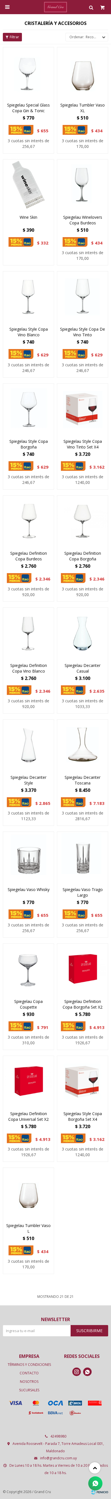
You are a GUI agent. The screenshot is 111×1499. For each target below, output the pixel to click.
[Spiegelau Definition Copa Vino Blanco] (28, 632)
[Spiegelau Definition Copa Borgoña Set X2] (82, 968)
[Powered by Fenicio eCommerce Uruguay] (99, 1492)
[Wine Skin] (28, 184)
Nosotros (29, 1381)
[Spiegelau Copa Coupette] (28, 968)
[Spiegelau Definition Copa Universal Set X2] (28, 1081)
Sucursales (29, 1390)
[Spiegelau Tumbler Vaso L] (28, 1193)
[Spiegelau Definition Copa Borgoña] (82, 520)
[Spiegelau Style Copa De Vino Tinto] (82, 296)
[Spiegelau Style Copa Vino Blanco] (28, 296)
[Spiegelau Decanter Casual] (82, 632)
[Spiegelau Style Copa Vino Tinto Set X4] (82, 408)
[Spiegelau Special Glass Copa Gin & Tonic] (28, 72)
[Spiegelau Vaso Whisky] (28, 857)
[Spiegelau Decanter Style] (28, 744)
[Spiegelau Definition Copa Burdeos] (28, 520)
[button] (91, 7)
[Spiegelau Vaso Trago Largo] (82, 857)
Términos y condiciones (29, 1364)
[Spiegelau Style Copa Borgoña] (28, 408)
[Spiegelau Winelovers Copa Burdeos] (82, 184)
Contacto (29, 1373)
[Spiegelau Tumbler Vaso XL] (82, 72)
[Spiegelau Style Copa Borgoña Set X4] (82, 1081)
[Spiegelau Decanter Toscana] (82, 744)
